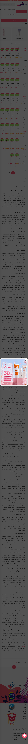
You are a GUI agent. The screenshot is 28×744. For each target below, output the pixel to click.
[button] (26, 360)
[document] (14, 372)
